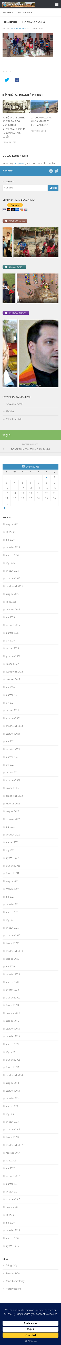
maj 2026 (10, 539)
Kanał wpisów (13, 1273)
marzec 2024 (12, 694)
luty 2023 (10, 764)
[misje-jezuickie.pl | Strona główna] (24, 4)
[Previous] (9, 242)
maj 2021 (10, 896)
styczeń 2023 (12, 772)
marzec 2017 (12, 1183)
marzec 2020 (12, 982)
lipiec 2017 (11, 1160)
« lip (5, 508)
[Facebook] (51, 171)
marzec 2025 (12, 632)
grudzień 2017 (13, 1129)
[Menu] (57, 4)
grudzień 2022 (13, 780)
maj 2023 (10, 741)
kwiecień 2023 (13, 749)
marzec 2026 (12, 555)
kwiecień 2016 (13, 1230)
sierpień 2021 (12, 881)
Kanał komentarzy (15, 1281)
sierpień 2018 (12, 1083)
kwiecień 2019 (13, 1036)
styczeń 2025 (12, 648)
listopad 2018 (12, 1067)
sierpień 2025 (12, 594)
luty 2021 (10, 920)
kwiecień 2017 (13, 1176)
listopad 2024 (12, 663)
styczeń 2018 (12, 1121)
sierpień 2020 (12, 958)
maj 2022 (10, 826)
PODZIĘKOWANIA (14, 403)
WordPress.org (13, 1288)
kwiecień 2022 (13, 834)
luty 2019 (10, 1051)
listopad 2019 (12, 1005)
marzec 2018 (12, 1106)
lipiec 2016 (11, 1214)
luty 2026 (10, 563)
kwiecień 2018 (13, 1098)
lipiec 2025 (11, 601)
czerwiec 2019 (13, 1028)
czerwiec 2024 (13, 679)
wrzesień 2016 (13, 1207)
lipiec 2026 (11, 531)
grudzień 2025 (13, 578)
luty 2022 (10, 850)
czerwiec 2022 (13, 819)
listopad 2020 (12, 943)
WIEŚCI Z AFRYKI (14, 419)
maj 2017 (10, 1168)
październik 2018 (14, 1075)
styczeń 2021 (12, 927)
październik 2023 (14, 726)
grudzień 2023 (13, 718)
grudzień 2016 (13, 1199)
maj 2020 (10, 966)
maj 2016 (10, 1222)
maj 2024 (10, 687)
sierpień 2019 (12, 1020)
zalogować (19, 163)
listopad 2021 (12, 873)
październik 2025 (14, 586)
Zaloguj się (11, 1265)
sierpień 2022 (12, 811)
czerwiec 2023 (13, 733)
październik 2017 (14, 1145)
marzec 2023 (12, 757)
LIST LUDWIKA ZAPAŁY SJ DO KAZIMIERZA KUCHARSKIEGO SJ (41, 121)
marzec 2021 (12, 912)
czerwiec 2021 (13, 888)
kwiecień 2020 (13, 974)
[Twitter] (56, 171)
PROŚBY (10, 411)
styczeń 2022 (12, 857)
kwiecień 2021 (13, 904)
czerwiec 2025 (13, 609)
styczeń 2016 (12, 1245)
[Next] (51, 242)
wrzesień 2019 (13, 1013)
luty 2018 (10, 1114)
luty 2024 (10, 702)
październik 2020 (14, 951)
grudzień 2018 (13, 1059)
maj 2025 (10, 617)
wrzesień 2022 (13, 803)
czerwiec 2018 (13, 1090)
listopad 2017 (12, 1137)
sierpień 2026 (12, 524)
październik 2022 (14, 795)
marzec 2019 (12, 1044)
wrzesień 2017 (13, 1152)
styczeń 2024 (12, 710)
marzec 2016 (12, 1238)
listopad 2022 (12, 788)
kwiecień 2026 (13, 547)
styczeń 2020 (12, 989)
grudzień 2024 (13, 656)
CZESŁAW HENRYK (18, 28)
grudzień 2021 (13, 865)
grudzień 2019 (13, 997)
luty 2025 (10, 640)
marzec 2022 (12, 842)
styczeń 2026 (12, 570)
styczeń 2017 (12, 1191)
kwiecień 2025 (13, 625)
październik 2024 (14, 671)
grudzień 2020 (13, 935)
